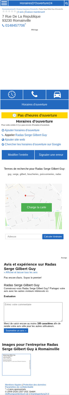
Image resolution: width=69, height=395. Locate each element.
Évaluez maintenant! (35, 12)
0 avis (21, 12)
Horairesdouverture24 (8, 9)
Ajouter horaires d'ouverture (22, 130)
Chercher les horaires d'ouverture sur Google (33, 144)
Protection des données (34, 385)
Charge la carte (36, 207)
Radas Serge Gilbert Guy (31, 134)
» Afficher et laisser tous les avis (21, 272)
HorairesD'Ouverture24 (36, 3)
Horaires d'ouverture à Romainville (27, 9)
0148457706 (15, 25)
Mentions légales (13, 385)
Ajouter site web (15, 139)
